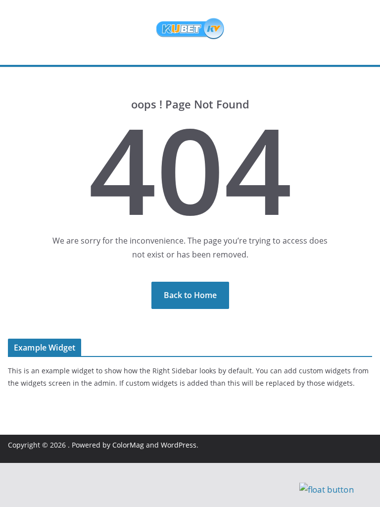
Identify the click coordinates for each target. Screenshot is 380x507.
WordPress (178, 445)
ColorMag (128, 445)
